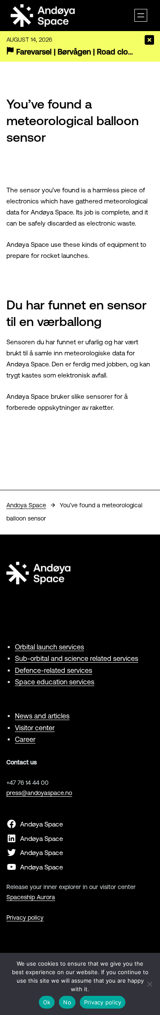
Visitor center (35, 728)
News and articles (42, 716)
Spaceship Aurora (30, 897)
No (67, 1002)
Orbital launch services (49, 647)
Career (25, 739)
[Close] (149, 40)
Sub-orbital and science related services (76, 658)
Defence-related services (53, 670)
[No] (149, 984)
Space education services (54, 682)
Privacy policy (25, 917)
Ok (47, 1002)
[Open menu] (140, 15)
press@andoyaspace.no (39, 792)
